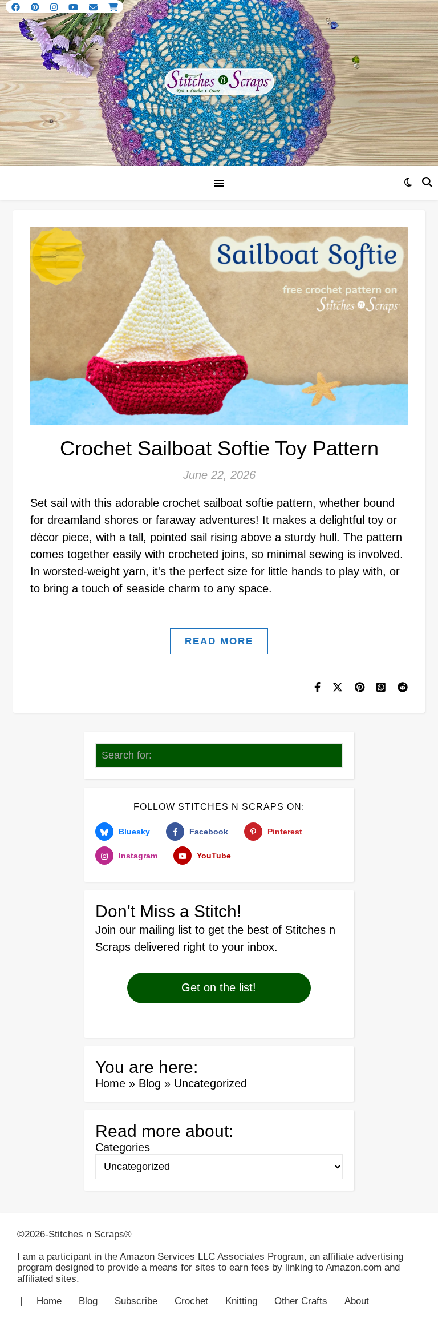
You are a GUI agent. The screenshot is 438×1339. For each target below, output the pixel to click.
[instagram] (55, 7)
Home (110, 1083)
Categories (122, 1147)
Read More (219, 641)
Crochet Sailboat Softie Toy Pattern (219, 448)
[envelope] (94, 7)
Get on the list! (218, 987)
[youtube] (74, 7)
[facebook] (16, 7)
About (356, 1301)
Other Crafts (300, 1301)
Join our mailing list (143, 929)
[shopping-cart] (113, 7)
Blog (150, 1083)
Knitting (241, 1301)
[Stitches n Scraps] (219, 83)
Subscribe (136, 1301)
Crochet (191, 1301)
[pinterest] (36, 7)
